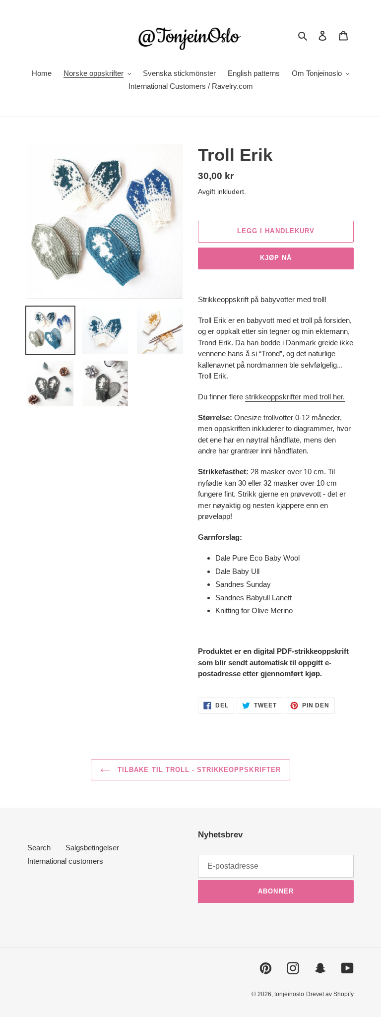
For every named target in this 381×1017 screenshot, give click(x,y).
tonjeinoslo (289, 994)
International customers (65, 861)
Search (39, 847)
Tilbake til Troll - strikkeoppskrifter (198, 769)
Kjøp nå (276, 257)
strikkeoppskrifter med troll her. (295, 396)
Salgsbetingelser (92, 847)
